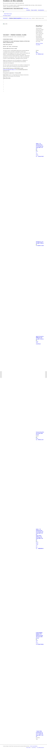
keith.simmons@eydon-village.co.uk (9, 69)
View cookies (26, 8)
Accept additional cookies (8, 8)
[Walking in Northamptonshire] (1, 374)
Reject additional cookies (18, 8)
